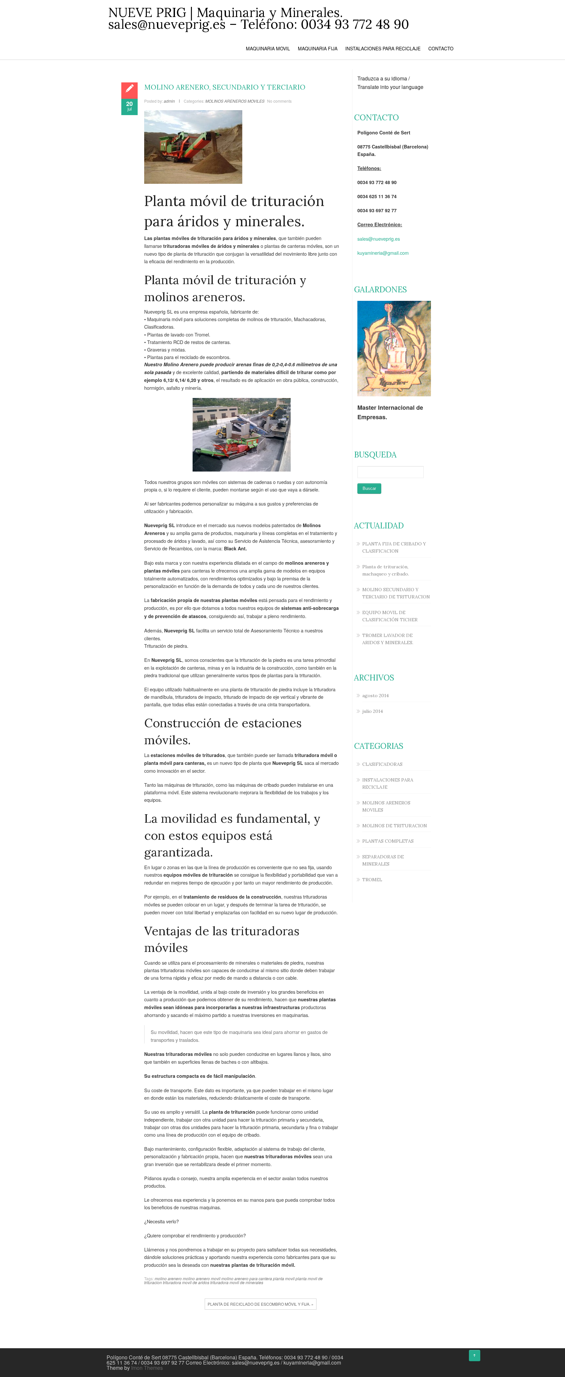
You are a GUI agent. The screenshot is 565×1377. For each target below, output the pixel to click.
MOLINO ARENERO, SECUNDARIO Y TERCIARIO (224, 87)
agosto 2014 (375, 695)
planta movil (284, 1278)
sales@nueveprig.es (378, 238)
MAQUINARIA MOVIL (268, 48)
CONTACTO (441, 48)
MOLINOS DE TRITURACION (394, 826)
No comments (279, 101)
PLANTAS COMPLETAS (388, 841)
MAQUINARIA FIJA (317, 48)
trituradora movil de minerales (236, 1282)
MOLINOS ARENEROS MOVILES (235, 101)
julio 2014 (372, 711)
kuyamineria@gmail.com (383, 252)
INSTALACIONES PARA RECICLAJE (382, 48)
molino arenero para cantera (246, 1278)
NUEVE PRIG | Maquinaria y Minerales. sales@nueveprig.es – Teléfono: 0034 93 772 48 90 (258, 18)
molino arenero (168, 1278)
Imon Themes (147, 1367)
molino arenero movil (201, 1278)
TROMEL (372, 880)
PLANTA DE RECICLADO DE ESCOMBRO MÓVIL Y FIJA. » (261, 1304)
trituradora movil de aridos (186, 1282)
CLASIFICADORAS (382, 764)
